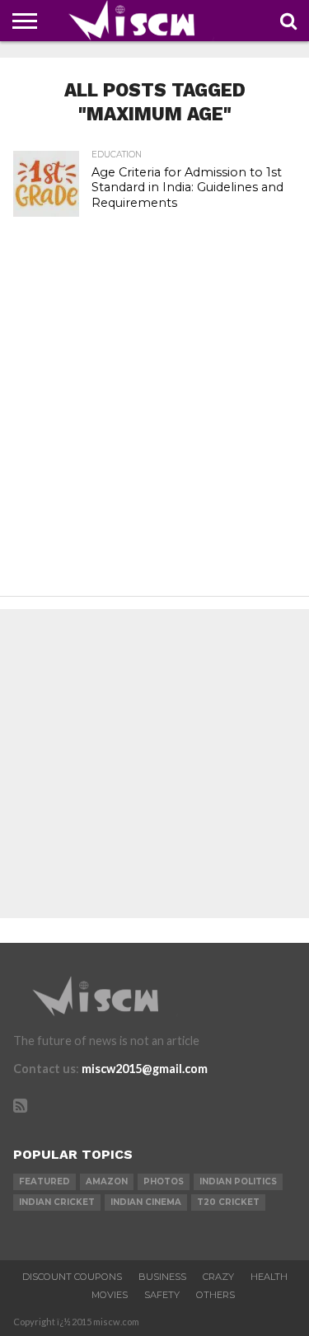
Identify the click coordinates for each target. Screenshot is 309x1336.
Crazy (218, 1276)
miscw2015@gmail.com (145, 1069)
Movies (109, 1295)
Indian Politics (238, 1181)
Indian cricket (57, 1202)
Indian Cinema (145, 1202)
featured (44, 1181)
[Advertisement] (154, 424)
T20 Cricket (228, 1202)
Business (162, 1276)
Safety (162, 1295)
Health (269, 1276)
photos (163, 1181)
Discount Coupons (72, 1276)
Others (215, 1295)
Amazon (107, 1181)
